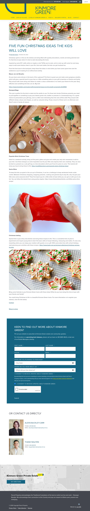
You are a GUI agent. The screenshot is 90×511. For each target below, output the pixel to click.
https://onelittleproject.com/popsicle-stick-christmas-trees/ (50, 166)
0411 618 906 (57, 1)
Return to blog (13, 309)
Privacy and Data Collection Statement (62, 378)
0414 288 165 (73, 1)
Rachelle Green (14, 54)
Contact (11, 303)
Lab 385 (79, 507)
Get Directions (16, 482)
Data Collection (22, 508)
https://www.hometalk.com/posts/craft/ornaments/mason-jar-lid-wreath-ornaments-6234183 (38, 87)
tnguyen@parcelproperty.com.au (37, 447)
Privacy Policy (12, 508)
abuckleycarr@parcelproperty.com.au (38, 428)
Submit (16, 398)
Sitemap (30, 508)
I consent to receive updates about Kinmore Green (36, 384)
